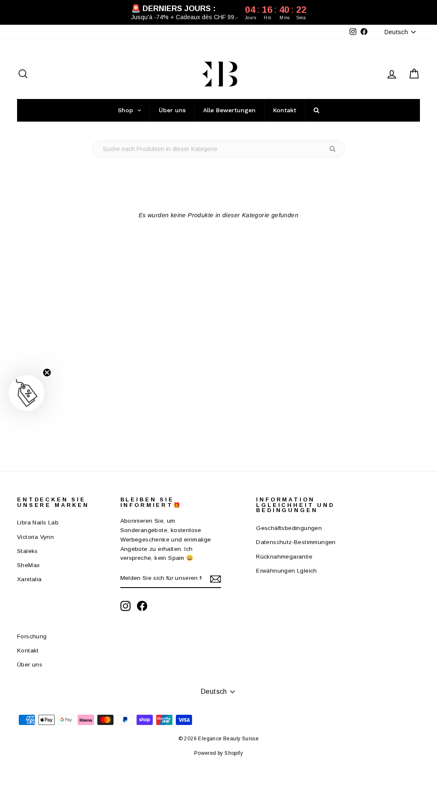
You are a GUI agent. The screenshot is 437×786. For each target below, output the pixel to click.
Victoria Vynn (35, 537)
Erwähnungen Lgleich (286, 571)
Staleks (27, 551)
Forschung (32, 636)
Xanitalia (29, 579)
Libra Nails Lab (37, 522)
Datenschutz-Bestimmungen (296, 542)
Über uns (29, 664)
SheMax (28, 565)
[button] (26, 393)
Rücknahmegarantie (284, 556)
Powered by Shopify (218, 753)
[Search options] (334, 148)
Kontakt (28, 650)
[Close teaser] (47, 372)
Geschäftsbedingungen (289, 528)
